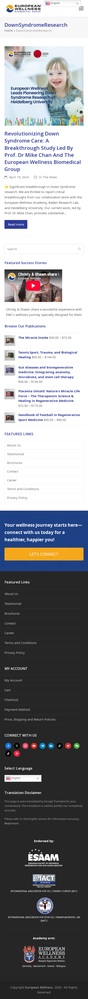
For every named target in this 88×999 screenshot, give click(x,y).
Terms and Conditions (23, 489)
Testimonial (15, 454)
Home (8, 30)
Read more (16, 224)
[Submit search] (79, 249)
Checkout (11, 699)
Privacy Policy (17, 497)
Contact (12, 471)
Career (12, 480)
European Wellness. (39, 987)
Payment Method (17, 709)
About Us (14, 445)
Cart (7, 690)
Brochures (14, 463)
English (15, 778)
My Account (13, 680)
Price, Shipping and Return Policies (30, 719)
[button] (81, 8)
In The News (48, 177)
